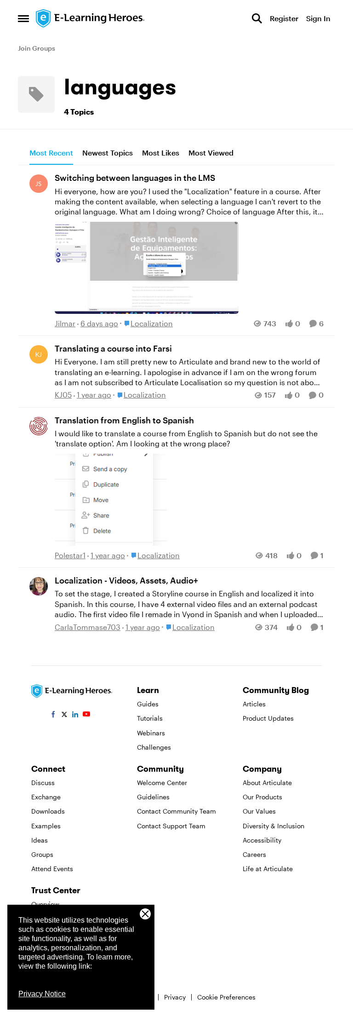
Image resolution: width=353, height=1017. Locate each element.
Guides (148, 704)
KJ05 (63, 394)
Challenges (154, 747)
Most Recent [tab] (51, 152)
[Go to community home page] (90, 18)
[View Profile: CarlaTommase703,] (38, 586)
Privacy (175, 997)
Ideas (39, 840)
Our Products (262, 797)
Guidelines (153, 797)
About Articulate (267, 782)
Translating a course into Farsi (113, 348)
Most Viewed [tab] (210, 152)
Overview (45, 904)
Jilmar (65, 323)
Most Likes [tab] (160, 152)
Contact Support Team (171, 826)
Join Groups (36, 48)
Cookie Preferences (226, 997)
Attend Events (52, 869)
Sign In (318, 18)
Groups (42, 854)
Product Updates (268, 718)
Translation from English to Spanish (124, 420)
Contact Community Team (176, 811)
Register (284, 18)
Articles (254, 704)
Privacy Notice (42, 994)
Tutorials (150, 718)
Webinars (151, 733)
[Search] (256, 18)
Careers (254, 854)
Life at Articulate (268, 869)
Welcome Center (162, 782)
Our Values (259, 811)
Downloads (48, 811)
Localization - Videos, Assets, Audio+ (126, 580)
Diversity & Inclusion (273, 826)
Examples (46, 826)
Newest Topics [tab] (107, 152)
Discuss (43, 782)
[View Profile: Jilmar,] (38, 183)
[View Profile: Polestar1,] (38, 426)
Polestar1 (70, 555)
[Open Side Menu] (23, 18)
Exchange (46, 797)
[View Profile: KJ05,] (38, 354)
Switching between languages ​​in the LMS (135, 178)
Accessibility (262, 840)
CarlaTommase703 (87, 627)
